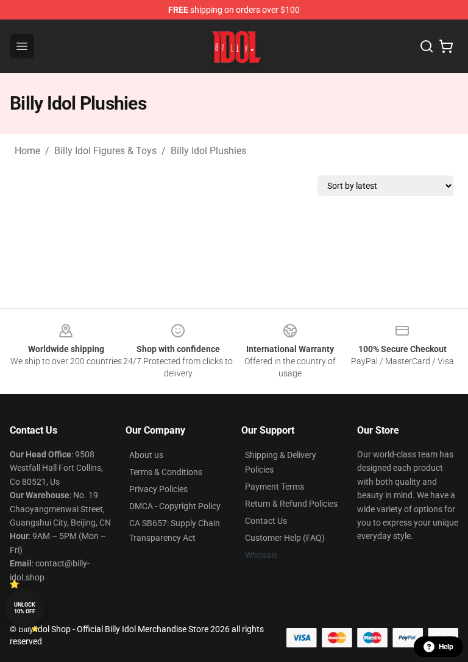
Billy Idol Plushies (208, 151)
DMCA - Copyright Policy (175, 506)
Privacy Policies (158, 489)
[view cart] (446, 46)
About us (146, 455)
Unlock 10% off (24, 608)
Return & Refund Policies (291, 504)
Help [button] (446, 647)
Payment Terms (274, 486)
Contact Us (266, 521)
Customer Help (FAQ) (285, 538)
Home (27, 151)
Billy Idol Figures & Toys (105, 151)
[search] (426, 46)
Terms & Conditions (165, 472)
